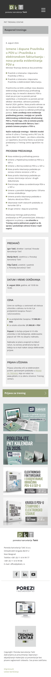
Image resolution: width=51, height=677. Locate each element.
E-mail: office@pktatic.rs (14, 564)
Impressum (9, 669)
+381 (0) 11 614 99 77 (20, 557)
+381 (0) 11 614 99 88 (13, 561)
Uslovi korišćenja (11, 671)
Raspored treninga (15, 29)
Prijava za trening (15, 393)
